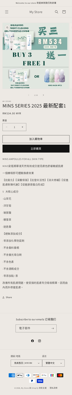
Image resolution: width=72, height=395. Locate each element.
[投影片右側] (43, 95)
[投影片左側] (28, 95)
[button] (6, 12)
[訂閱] (52, 328)
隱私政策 (54, 388)
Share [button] (9, 297)
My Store (25, 388)
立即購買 (36, 148)
